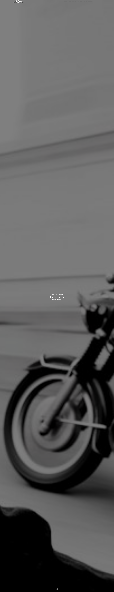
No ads (85, 1)
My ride (74, 1)
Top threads (91, 1)
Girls (56, 294)
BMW (53, 294)
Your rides (79, 1)
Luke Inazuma (54, 299)
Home (65, 1)
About (69, 1)
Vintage (60, 294)
